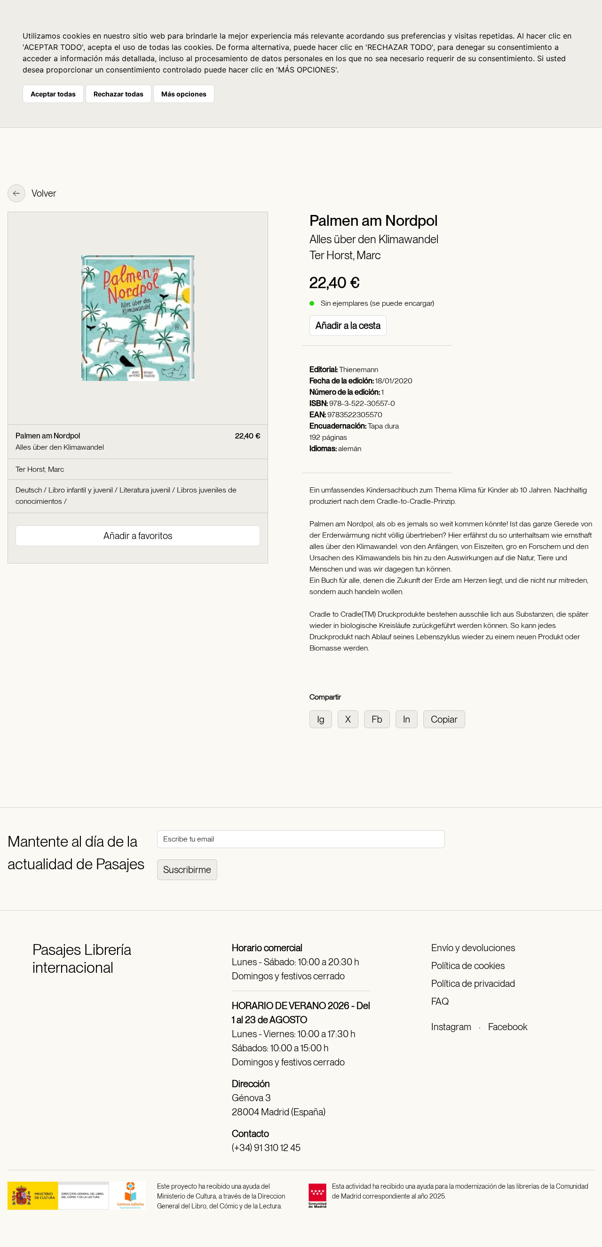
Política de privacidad (473, 983)
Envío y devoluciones (473, 947)
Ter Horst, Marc (345, 255)
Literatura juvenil (144, 489)
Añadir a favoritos (137, 535)
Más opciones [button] (183, 94)
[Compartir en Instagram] (323, 718)
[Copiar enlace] (446, 718)
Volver (43, 193)
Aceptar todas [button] (53, 94)
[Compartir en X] (351, 718)
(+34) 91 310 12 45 (266, 1147)
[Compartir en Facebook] (380, 718)
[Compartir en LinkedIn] (409, 718)
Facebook (507, 1027)
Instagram (451, 1027)
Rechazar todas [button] (118, 94)
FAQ (440, 1001)
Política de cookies (468, 965)
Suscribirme (187, 869)
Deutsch (29, 489)
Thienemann (358, 369)
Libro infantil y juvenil (80, 489)
